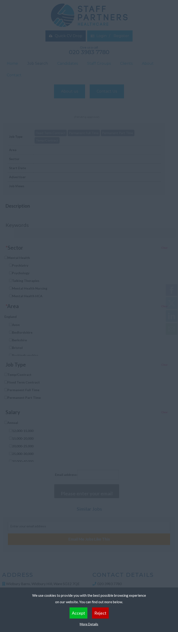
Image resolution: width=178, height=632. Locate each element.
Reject (100, 613)
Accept (78, 613)
